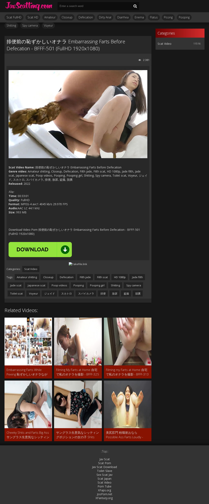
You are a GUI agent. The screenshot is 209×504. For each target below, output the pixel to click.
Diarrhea (123, 17)
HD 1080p (119, 277)
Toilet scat (16, 293)
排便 (103, 293)
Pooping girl (96, 285)
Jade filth (137, 277)
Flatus (154, 17)
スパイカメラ (86, 293)
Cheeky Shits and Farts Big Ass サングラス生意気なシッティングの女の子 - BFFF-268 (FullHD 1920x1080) (28, 434)
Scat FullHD (14, 17)
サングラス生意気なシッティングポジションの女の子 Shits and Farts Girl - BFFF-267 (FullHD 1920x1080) (77, 434)
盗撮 (126, 293)
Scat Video (30, 269)
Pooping (184, 17)
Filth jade (85, 277)
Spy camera (30, 25)
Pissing (168, 17)
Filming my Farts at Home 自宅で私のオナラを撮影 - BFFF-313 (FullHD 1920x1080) (127, 372)
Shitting (11, 25)
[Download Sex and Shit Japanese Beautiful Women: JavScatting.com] (28, 6)
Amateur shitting (27, 277)
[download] (40, 249)
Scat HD (33, 17)
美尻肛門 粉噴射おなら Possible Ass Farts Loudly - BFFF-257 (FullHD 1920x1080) (126, 434)
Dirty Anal (105, 17)
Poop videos (59, 285)
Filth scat (102, 277)
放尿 (114, 293)
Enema (139, 17)
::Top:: (104, 451)
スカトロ (66, 293)
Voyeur (48, 25)
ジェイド (49, 293)
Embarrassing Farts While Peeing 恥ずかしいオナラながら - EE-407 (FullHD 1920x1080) (27, 372)
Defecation (86, 17)
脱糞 (138, 293)
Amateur (50, 17)
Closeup (67, 17)
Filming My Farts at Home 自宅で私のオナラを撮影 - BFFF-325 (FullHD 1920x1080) (77, 372)
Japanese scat (36, 285)
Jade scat (15, 285)
